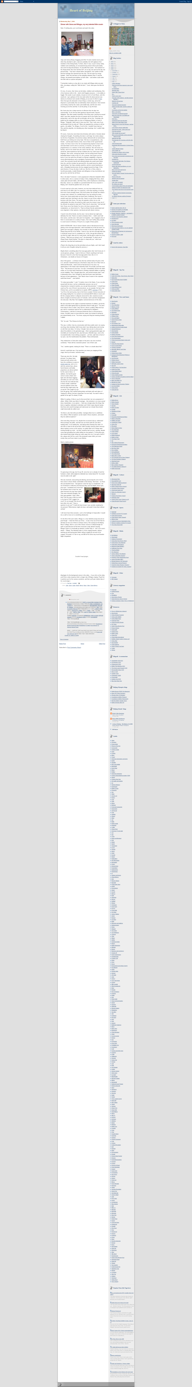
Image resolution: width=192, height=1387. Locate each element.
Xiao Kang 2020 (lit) (116, 484)
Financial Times (115, 620)
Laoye (113, 1200)
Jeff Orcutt (114, 810)
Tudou (113, 648)
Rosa (113, 1244)
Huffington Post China (117, 548)
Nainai (113, 856)
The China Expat (116, 453)
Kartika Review (115, 591)
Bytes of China (115, 407)
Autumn (113, 1023)
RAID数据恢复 (96, 604)
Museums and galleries (117, 923)
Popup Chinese (115, 628)
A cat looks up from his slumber (119, 110)
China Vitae (114, 640)
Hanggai (114, 1058)
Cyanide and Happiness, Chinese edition (120, 1363)
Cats (113, 812)
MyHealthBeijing (115, 452)
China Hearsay (115, 314)
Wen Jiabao (114, 1102)
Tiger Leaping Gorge (117, 1098)
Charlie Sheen (115, 1133)
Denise (113, 1037)
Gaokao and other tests (117, 1050)
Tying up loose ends (117, 143)
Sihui (113, 1252)
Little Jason (114, 1072)
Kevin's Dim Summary (118, 713)
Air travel (114, 1017)
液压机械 (96, 602)
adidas (113, 939)
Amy (113, 879)
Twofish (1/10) (115, 673)
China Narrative (115, 1032)
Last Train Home (116, 980)
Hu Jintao (114, 912)
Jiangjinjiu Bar (115, 1193)
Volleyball (114, 1006)
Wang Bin (114, 1100)
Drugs (113, 964)
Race (113, 1239)
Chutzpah (114, 589)
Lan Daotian (115, 1067)
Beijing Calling (115, 463)
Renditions (114, 595)
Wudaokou (114, 1010)
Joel (113, 1063)
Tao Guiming (115, 1265)
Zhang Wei (114, 1109)
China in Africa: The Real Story (119, 367)
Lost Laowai (115, 433)
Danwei (113, 303)
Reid (113, 895)
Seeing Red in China (117, 319)
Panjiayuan (114, 1224)
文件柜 (92, 615)
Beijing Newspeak (116, 468)
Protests (114, 993)
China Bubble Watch (117, 371)
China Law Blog (115, 288)
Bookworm (114, 1030)
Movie (113, 803)
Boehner (114, 805)
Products (114, 1235)
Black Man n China (116, 455)
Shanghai (114, 897)
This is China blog (116, 378)
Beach (113, 943)
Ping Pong (114, 1228)
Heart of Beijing (81, 10)
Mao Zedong (115, 1204)
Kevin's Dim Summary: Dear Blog (120, 247)
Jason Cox (114, 1191)
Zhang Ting (114, 1108)
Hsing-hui (114, 1180)
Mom (113, 988)
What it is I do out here (117, 101)
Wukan (113, 903)
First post (114, 236)
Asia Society (115, 301)
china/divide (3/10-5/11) (117, 660)
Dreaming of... (115, 159)
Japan (113, 1187)
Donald (113, 1154)
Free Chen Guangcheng (118, 336)
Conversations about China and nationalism (122, 185)
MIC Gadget (115, 579)
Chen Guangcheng (116, 954)
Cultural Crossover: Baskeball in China (121, 521)
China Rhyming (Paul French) (119, 501)
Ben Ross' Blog (115, 448)
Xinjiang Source (115, 360)
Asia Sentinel (115, 642)
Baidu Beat (114, 277)
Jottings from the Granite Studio (119, 327)
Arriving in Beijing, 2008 (117, 234)
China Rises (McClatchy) (118, 544)
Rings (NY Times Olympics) (118, 693)
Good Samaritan (116, 1167)
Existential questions (117, 1159)
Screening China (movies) (118, 488)
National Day (115, 869)
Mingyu (81, 585)
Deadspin (114, 825)
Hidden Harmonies (116, 362)
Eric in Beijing (115, 450)
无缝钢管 (71, 607)
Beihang (114, 1124)
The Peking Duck (116, 310)
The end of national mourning (119, 104)
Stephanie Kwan (116, 1259)
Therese (114, 934)
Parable (113, 1226)
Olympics (114, 742)
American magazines (117, 773)
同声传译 (74, 615)
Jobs (113, 976)
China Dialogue (115, 644)
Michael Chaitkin (116, 1078)
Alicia (113, 818)
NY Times (114, 624)
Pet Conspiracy (115, 991)
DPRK (113, 886)
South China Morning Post (118, 626)
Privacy (113, 1233)
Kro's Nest (114, 1198)
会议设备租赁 (94, 617)
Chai (113, 799)
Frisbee (113, 753)
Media (77, 585)
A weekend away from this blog (119, 120)
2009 (112, 67)
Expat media (115, 744)
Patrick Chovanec (116, 334)
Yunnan (113, 849)
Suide (113, 1095)
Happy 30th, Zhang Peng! (118, 92)
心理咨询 (96, 608)
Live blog (114, 919)
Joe (113, 832)
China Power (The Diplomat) (118, 542)
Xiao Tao (114, 1274)
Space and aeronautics (117, 1000)
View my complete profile (115, 53)
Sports (113, 777)
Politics (113, 771)
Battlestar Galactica (116, 1024)
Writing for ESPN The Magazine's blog (121, 187)
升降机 (91, 604)
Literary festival (115, 1071)
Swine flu (114, 1261)
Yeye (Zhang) (115, 1281)
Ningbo (113, 1217)
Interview (114, 1185)
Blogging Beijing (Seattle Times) (119, 700)
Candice (114, 1128)
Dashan (114, 1148)
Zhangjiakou (115, 1111)
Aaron (113, 851)
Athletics (114, 1120)
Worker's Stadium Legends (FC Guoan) (121, 522)
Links (113, 751)
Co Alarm (88, 625)
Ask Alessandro (115, 860)
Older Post (102, 643)
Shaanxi (114, 928)
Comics (113, 1143)
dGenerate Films (116, 479)
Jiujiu (67, 585)
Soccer (113, 899)
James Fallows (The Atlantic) (119, 553)
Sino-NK (114, 365)
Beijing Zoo (114, 1126)
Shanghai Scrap (115, 461)
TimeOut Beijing (115, 550)
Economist (114, 1041)
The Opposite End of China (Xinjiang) (121, 457)
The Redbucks (115, 932)
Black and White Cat (117, 380)
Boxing (113, 949)
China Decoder (115, 373)
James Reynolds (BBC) (117, 559)
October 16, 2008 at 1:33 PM (72, 635)
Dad (113, 840)
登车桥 (90, 612)
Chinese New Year (116, 779)
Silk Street (114, 1253)
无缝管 (88, 610)
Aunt (113, 1021)
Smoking (114, 1091)
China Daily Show (116, 290)
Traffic (113, 827)
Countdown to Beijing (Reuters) (119, 697)
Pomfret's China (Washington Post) (120, 557)
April (113, 198)
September (115, 74)
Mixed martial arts (116, 986)
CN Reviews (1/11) (116, 662)
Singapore (114, 1089)
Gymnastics (115, 1172)
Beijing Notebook (116, 435)
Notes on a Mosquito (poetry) (119, 492)
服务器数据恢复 (94, 605)
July (113, 78)
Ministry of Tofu (115, 306)
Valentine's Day (115, 1268)
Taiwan (113, 1263)
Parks (113, 927)
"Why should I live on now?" (118, 133)
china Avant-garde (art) (117, 490)
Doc (113, 1039)
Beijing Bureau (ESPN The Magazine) (121, 691)
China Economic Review (118, 622)
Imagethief (114, 351)
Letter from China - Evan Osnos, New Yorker (123, 276)
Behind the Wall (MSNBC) (118, 546)
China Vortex (115, 387)
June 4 (113, 978)
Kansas (113, 917)
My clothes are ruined (117, 184)
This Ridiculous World (117, 446)
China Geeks (115, 283)
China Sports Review (117, 515)
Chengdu (114, 1135)
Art (112, 783)
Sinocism (114, 321)
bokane (113, 342)
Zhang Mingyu (93, 585)
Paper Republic (115, 285)
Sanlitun (114, 814)
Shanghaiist (114, 537)
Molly (113, 921)
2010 (112, 65)
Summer (114, 1004)
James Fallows (115, 914)
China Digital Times (116, 618)
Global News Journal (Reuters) (119, 563)
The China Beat (115, 305)
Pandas (113, 989)
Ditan (113, 1150)
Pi (112, 873)
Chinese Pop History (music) (119, 495)
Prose (113, 1237)
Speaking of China (116, 411)
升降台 (100, 602)
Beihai (113, 1122)
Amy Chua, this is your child (117, 1338)
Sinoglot (114, 405)
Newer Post (62, 643)
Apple (113, 853)
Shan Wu (114, 1248)
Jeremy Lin (114, 795)
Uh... (113, 94)
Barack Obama (115, 880)
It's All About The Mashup (118, 720)
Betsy (113, 1026)
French (113, 1163)
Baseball (114, 882)
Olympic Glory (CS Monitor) (118, 695)
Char (113, 1132)
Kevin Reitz (114, 768)
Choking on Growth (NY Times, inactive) (121, 566)
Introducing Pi (115, 218)
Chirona (114, 1137)
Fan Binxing (114, 967)
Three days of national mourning (120, 113)
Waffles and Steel (116, 420)
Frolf (113, 1048)
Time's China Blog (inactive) (118, 555)
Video (88, 585)
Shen (113, 1087)
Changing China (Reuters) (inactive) (120, 564)
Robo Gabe (114, 999)
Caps (113, 1130)
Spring (113, 1002)
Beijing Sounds (115, 402)
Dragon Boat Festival (117, 1156)
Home (82, 643)
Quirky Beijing (115, 431)
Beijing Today (115, 633)
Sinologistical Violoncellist (118, 325)
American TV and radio (117, 831)
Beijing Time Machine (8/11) (118, 666)
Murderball (114, 1082)
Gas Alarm (76, 625)
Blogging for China (116, 382)
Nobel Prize (114, 1218)
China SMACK (115, 308)
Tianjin (113, 1096)
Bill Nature (115, 729)
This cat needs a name (117, 222)
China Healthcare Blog (117, 374)
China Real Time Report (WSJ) (119, 540)
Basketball (114, 766)
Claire (113, 1034)
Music (85, 585)
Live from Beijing (116, 386)
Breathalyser (83, 625)
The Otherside (115, 429)
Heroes (113, 1176)
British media (115, 823)
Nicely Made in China (117, 428)
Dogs (113, 962)
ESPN (113, 760)
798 (113, 1013)
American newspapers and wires (120, 758)
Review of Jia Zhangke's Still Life (120, 216)
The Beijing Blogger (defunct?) (119, 466)
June (113, 79)
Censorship (114, 747)
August (114, 76)
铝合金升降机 (90, 602)
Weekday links (115, 90)
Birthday (114, 947)
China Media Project (116, 287)
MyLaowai (114, 426)
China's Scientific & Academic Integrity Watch (123, 376)
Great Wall (114, 910)
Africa (113, 1113)
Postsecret (114, 1231)
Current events (115, 1036)
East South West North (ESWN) (119, 279)
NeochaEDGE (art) (116, 481)
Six (112, 440)
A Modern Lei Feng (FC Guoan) (119, 513)
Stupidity (114, 762)
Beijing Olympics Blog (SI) (118, 702)
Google (113, 855)
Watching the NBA (116, 138)
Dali (113, 1146)
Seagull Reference (116, 329)
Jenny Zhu (114, 424)
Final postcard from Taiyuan (118, 211)
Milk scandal (115, 984)
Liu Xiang (114, 220)
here (101, 99)
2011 (112, 63)
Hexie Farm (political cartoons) (119, 482)
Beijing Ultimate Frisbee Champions (120, 725)
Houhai (113, 1061)
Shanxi (113, 816)
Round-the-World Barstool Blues (119, 416)
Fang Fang (114, 906)
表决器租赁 (79, 617)
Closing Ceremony (116, 1139)
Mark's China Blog (116, 418)
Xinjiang (113, 1276)
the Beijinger (115, 535)
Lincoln (113, 891)
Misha (113, 1080)
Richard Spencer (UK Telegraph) (120, 561)
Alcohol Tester (70, 625)
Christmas (114, 904)
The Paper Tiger (116, 439)
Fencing (114, 1161)
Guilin (113, 1054)
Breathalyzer (99, 623)
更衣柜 (84, 617)
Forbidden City (115, 1045)
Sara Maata (114, 1246)
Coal (113, 1141)
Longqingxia (115, 1202)
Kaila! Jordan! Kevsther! (118, 714)
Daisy (113, 960)
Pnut (113, 1229)
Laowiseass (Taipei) (116, 422)
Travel (113, 757)
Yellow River (115, 1279)
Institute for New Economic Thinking (120, 384)
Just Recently (115, 358)
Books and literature (116, 838)
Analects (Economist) (117, 539)
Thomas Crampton (116, 347)
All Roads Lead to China (117, 363)
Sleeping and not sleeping (118, 178)
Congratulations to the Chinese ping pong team (121, 1371)
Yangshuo (114, 1277)
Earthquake (114, 786)
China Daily (114, 629)
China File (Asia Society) (118, 343)
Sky (113, 834)
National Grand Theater (117, 1084)
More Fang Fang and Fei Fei (119, 169)
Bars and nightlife (116, 764)
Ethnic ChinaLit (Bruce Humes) (119, 486)
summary (95, 290)
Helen (113, 969)
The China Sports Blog (117, 524)
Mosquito (114, 1213)
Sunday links (115, 180)
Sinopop (114, 493)
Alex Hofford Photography (118, 442)
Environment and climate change (120, 965)
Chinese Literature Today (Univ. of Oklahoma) (123, 600)
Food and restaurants (117, 807)
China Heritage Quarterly (118, 615)
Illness (113, 1181)
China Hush (114, 281)
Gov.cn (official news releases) (119, 611)
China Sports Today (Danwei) (119, 517)
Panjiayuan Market (116, 171)
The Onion (114, 930)
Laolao (74, 585)
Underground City (116, 1266)
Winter (113, 938)
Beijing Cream (115, 274)
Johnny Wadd (115, 1194)
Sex (113, 792)
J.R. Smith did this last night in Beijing (119, 1347)
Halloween (114, 1056)
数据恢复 (69, 604)
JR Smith (114, 975)
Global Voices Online (117, 353)
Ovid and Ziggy (115, 1222)
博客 (98, 607)
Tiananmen (114, 845)
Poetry (113, 797)
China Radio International (118, 637)
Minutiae (114, 1209)
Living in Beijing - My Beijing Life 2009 (122, 724)
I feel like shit (115, 103)
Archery (114, 1117)
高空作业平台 (75, 610)
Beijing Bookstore (116, 945)
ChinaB (113, 409)
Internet (113, 973)
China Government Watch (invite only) (121, 340)
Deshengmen (115, 866)
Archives (114, 1119)
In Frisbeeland (115, 88)
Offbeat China (115, 316)
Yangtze (114, 1106)
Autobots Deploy (116, 941)
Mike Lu (114, 1207)
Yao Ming (114, 1012)
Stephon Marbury (116, 784)
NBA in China (115, 519)
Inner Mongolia (115, 224)
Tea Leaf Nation (115, 318)
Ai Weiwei (114, 1015)
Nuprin (113, 1220)
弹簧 (79, 612)
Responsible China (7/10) (118, 669)
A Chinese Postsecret (115, 1311)
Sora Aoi (114, 1093)
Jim (112, 819)
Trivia (113, 836)
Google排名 (70, 608)
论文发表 (96, 615)
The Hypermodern (116, 338)
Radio (113, 995)
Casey (113, 864)
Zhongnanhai (115, 330)
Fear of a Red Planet (117, 345)
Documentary (115, 1152)
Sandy (113, 843)
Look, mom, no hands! (117, 182)
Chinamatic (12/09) (116, 675)
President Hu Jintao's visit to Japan (120, 152)
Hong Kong (114, 808)
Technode (114, 577)
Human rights (115, 971)
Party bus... (115, 118)
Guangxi (114, 1052)
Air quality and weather (117, 781)
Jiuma (70, 585)
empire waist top (65, 364)
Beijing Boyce (115, 400)
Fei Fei (113, 908)
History (113, 1178)
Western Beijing (115, 1008)
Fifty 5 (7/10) (115, 671)
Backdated (114, 862)
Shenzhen (114, 1250)
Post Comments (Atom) (74, 647)
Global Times (115, 631)
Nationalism (114, 858)
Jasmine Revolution (116, 1189)
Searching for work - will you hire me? (121, 129)
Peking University (116, 1085)
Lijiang (113, 890)
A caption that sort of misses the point (119, 1302)
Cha (113, 593)
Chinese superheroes (115, 1355)
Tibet (113, 936)
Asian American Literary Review (119, 598)
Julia (113, 1196)
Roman (113, 1242)
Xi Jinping (114, 1272)
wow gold (100, 632)
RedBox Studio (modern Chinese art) (121, 639)
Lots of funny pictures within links (120, 127)
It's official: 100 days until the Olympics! (121, 196)
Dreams (114, 1157)
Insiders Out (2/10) (116, 679)
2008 (112, 69)
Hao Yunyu (114, 1174)
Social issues (115, 1255)
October (114, 72)
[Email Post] (79, 583)
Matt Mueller (115, 1076)
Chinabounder (115, 956)
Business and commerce (118, 951)
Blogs (113, 755)
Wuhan (113, 1270)
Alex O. (113, 1115)
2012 (112, 61)
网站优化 (75, 608)
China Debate (115, 332)
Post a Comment (64, 639)
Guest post (114, 1170)
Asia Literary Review (117, 597)
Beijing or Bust (115, 437)
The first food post (116, 164)
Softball (113, 901)
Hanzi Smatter (115, 403)
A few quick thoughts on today (119, 154)
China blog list (115, 389)
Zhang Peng (115, 829)
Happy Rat (114, 1060)
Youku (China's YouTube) (118, 646)
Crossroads (115, 677)
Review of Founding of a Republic (120, 209)
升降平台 (85, 602)
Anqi (113, 1019)
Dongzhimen (115, 888)
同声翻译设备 (87, 615)
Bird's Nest (114, 1028)
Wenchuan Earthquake (117, 226)
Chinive (113, 413)
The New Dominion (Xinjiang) (119, 459)
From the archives (116, 131)
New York (114, 1215)
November (115, 70)
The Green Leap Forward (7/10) (119, 668)
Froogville (114, 415)
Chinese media (115, 749)
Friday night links (116, 83)
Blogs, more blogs (116, 111)
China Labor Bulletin (116, 616)
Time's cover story (116, 96)
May (113, 81)
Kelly (113, 1065)
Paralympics (115, 871)
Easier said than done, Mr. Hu (119, 207)
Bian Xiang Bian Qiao (117, 681)
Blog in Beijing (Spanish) (117, 464)
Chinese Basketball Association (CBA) (121, 775)
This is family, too (116, 150)
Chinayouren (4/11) (116, 664)
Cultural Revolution (116, 1144)
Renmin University (116, 1241)
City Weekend (115, 552)
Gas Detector (94, 625)
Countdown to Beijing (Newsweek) (120, 698)
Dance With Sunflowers (118, 718)
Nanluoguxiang (115, 925)
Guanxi (113, 1169)
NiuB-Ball (114, 511)
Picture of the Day (116, 176)
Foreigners (114, 1047)
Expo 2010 (114, 1043)
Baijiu (113, 821)
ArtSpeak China (115, 497)
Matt (113, 1205)
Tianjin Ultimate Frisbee (117, 148)
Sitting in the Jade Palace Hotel (119, 122)
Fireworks (114, 790)
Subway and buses (116, 875)
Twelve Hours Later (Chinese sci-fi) (120, 499)
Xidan (113, 794)
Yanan (113, 1104)
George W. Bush (116, 1165)
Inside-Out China (116, 369)
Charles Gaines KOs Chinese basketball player (121, 1330)
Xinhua (113, 650)
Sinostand (114, 312)
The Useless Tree (116, 323)
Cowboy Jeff (115, 958)
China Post (114, 635)
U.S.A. (113, 847)
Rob (113, 997)
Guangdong (114, 867)
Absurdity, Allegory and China (119, 349)
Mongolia (114, 1211)
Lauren (113, 982)
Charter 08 (114, 952)
